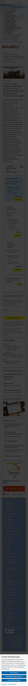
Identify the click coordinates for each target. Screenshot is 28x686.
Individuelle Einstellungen (14, 680)
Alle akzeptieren (14, 672)
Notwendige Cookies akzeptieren (14, 676)
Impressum (4, 684)
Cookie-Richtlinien (12, 684)
